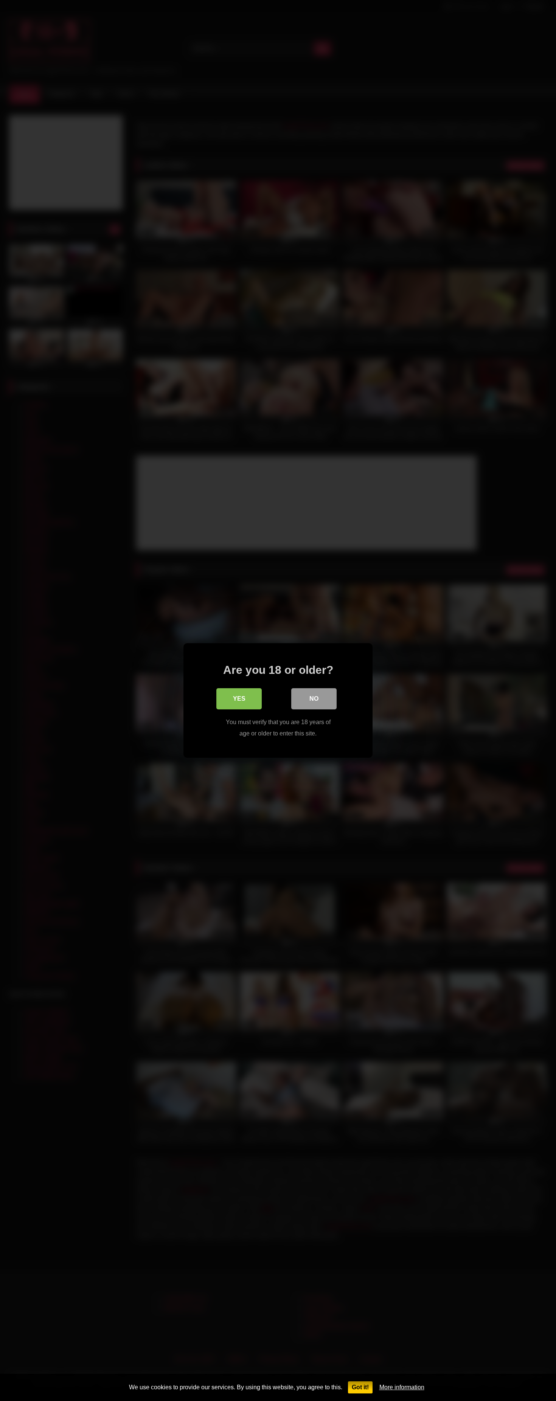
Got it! (360, 1387)
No (313, 698)
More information (401, 1387)
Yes (239, 698)
